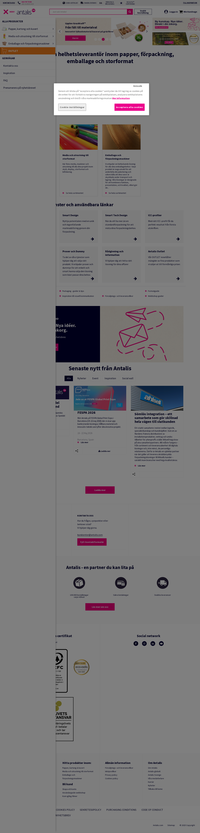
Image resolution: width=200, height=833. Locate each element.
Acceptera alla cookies (129, 107)
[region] (101, 99)
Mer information (121, 98)
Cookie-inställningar (72, 107)
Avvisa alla (137, 86)
